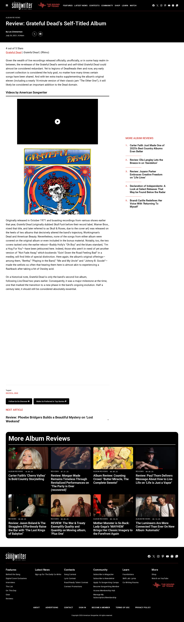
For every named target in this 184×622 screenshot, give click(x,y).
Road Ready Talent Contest (76, 582)
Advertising (52, 607)
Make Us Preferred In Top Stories (50, 401)
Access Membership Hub (104, 590)
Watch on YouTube (160, 578)
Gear (8, 594)
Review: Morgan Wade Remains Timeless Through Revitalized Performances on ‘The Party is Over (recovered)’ (70, 483)
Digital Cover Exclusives (16, 578)
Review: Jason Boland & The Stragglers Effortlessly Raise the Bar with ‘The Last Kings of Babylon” (27, 528)
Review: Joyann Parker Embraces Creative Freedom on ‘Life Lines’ (146, 174)
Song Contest (70, 574)
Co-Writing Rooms (131, 582)
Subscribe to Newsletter (103, 578)
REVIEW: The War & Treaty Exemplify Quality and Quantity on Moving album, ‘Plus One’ (68, 528)
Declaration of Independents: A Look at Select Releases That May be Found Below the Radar (148, 189)
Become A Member (101, 607)
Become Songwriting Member (106, 586)
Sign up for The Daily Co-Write (48, 574)
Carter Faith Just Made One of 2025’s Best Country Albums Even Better (147, 148)
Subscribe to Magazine (103, 574)
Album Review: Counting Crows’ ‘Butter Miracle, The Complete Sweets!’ (111, 479)
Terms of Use (122, 607)
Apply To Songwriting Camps (106, 582)
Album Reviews (13, 18)
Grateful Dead (14, 52)
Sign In (82, 607)
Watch (133, 5)
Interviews (10, 582)
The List (9, 586)
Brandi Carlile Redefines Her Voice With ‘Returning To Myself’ (146, 203)
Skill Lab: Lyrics (129, 578)
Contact (68, 607)
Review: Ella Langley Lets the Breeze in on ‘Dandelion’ (146, 161)
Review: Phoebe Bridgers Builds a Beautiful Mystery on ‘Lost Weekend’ (49, 419)
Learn (125, 5)
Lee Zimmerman (15, 32)
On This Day (11, 590)
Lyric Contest (70, 578)
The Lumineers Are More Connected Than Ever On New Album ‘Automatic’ (155, 526)
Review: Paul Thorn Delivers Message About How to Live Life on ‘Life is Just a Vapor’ (154, 479)
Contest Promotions (73, 586)
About (36, 607)
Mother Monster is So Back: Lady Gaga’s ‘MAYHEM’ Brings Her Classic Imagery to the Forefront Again (113, 528)
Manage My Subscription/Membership (104, 596)
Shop (117, 5)
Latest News (81, 5)
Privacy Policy (143, 607)
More (155, 569)
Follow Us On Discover (18, 401)
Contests (94, 5)
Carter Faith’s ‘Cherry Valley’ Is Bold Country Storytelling (27, 477)
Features (68, 5)
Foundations (128, 574)
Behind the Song (13, 574)
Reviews (55, 471)
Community (107, 5)
